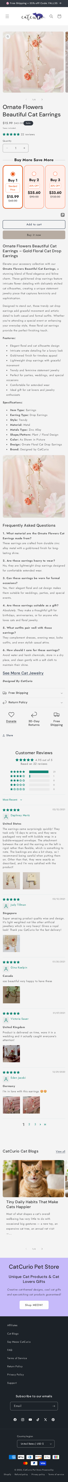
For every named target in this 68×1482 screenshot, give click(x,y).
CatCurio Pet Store (32, 1469)
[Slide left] (26, 99)
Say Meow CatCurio (19, 1342)
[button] (7, 16)
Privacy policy (38, 1474)
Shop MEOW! (34, 1305)
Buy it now (34, 235)
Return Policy (15, 1366)
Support (12, 1383)
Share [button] (9, 735)
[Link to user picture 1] (11, 880)
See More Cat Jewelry (23, 673)
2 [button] (29, 1124)
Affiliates (12, 1325)
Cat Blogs (12, 1333)
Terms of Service (17, 1358)
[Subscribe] (54, 1406)
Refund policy (21, 1474)
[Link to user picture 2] (31, 880)
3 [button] (35, 1124)
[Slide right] (42, 99)
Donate (11, 721)
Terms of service (56, 1474)
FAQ (9, 1350)
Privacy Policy (15, 1374)
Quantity (7, 141)
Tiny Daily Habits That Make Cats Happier (32, 1204)
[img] (11, 810)
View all (60, 1151)
